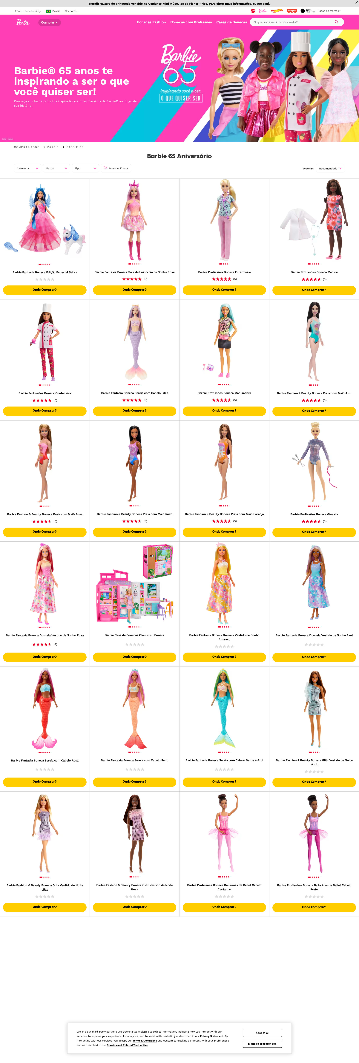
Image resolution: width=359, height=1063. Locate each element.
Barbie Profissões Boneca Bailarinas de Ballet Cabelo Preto (314, 887)
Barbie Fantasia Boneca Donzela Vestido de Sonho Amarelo (224, 637)
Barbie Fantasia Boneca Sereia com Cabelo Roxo (134, 760)
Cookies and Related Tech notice (127, 1045)
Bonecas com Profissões (191, 22)
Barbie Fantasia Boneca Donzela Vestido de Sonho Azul (314, 635)
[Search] (336, 21)
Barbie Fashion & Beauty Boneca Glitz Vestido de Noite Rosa (134, 887)
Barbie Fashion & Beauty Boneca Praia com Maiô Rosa (44, 514)
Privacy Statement (211, 1036)
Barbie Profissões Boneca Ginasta (314, 514)
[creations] (308, 11)
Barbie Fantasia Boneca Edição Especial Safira (45, 272)
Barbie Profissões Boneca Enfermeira (224, 272)
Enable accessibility (28, 11)
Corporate (71, 11)
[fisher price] (292, 11)
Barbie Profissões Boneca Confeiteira (45, 393)
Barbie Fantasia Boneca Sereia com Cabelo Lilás (134, 393)
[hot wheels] (277, 11)
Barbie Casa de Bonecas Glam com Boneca (135, 635)
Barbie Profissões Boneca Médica (314, 272)
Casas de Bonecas (231, 22)
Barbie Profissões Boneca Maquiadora (224, 393)
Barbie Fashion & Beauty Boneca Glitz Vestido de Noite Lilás (45, 887)
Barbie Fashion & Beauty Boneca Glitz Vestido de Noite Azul (314, 762)
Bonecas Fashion (151, 22)
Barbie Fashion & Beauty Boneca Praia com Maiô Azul (314, 393)
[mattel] (253, 11)
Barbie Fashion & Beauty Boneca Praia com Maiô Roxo (134, 514)
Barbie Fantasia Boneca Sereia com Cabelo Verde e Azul (224, 760)
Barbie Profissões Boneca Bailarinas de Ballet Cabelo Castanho (224, 887)
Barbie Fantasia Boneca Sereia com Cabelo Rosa (44, 760)
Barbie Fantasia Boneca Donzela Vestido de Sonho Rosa (45, 635)
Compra (48, 22)
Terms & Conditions (145, 1040)
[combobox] (297, 22)
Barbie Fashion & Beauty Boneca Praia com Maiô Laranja (224, 514)
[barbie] (263, 11)
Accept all (262, 1032)
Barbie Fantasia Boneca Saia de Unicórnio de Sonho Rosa (134, 272)
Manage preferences (262, 1043)
